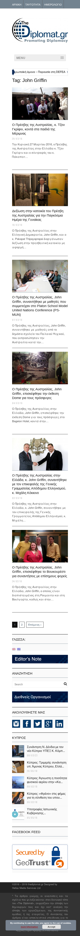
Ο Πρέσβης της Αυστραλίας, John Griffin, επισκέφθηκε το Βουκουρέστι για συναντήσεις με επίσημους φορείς (39, 572)
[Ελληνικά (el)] (18, 648)
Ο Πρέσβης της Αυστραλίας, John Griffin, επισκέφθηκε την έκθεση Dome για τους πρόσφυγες (37, 393)
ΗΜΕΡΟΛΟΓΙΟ (53, 4)
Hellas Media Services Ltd (26, 888)
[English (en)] (13, 648)
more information (29, 926)
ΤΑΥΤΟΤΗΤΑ (32, 4)
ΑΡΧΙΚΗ (16, 4)
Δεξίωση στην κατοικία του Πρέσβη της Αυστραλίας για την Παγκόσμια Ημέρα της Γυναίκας (37, 215)
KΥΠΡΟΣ (19, 738)
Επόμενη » (34, 624)
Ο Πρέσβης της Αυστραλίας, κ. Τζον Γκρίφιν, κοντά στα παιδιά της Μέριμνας (38, 129)
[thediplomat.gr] (40, 41)
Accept (51, 926)
